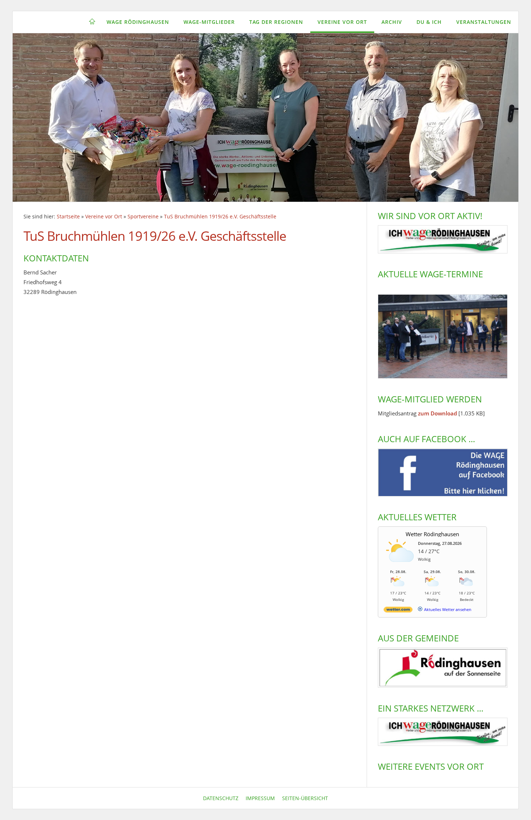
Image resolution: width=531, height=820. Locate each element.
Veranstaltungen (483, 21)
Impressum (260, 798)
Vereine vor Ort (342, 21)
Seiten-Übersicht (305, 798)
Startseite (68, 216)
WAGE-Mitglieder (209, 21)
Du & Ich (429, 21)
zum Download (437, 413)
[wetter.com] (398, 611)
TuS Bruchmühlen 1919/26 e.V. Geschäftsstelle (220, 216)
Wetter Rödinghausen (432, 534)
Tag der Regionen (276, 21)
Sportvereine (143, 216)
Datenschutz (220, 798)
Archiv (391, 21)
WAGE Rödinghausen (138, 21)
